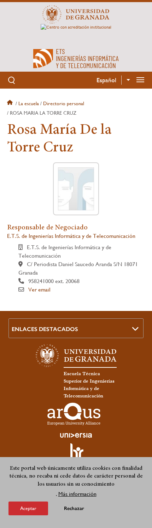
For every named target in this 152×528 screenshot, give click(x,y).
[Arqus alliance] (73, 414)
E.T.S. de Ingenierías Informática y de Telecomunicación (71, 236)
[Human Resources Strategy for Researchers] (76, 454)
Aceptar (28, 508)
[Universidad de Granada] (76, 14)
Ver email (39, 289)
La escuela (28, 103)
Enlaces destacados (45, 329)
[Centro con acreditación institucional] (76, 33)
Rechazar (74, 508)
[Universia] (76, 435)
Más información (77, 494)
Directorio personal (63, 103)
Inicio (10, 103)
